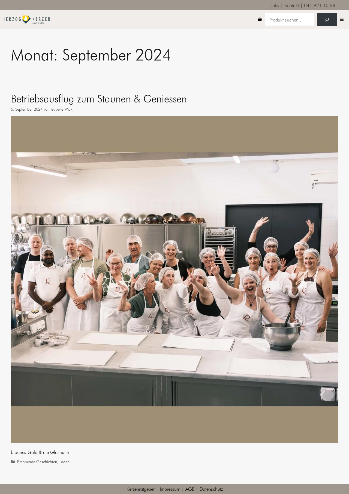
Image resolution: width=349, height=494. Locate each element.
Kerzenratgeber (141, 489)
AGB (189, 489)
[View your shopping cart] (259, 19)
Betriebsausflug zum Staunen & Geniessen (99, 98)
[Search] (327, 19)
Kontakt (291, 5)
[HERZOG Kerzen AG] (26, 19)
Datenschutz (211, 489)
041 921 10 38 (319, 5)
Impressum (170, 489)
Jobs (275, 5)
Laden (64, 461)
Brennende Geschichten (37, 461)
